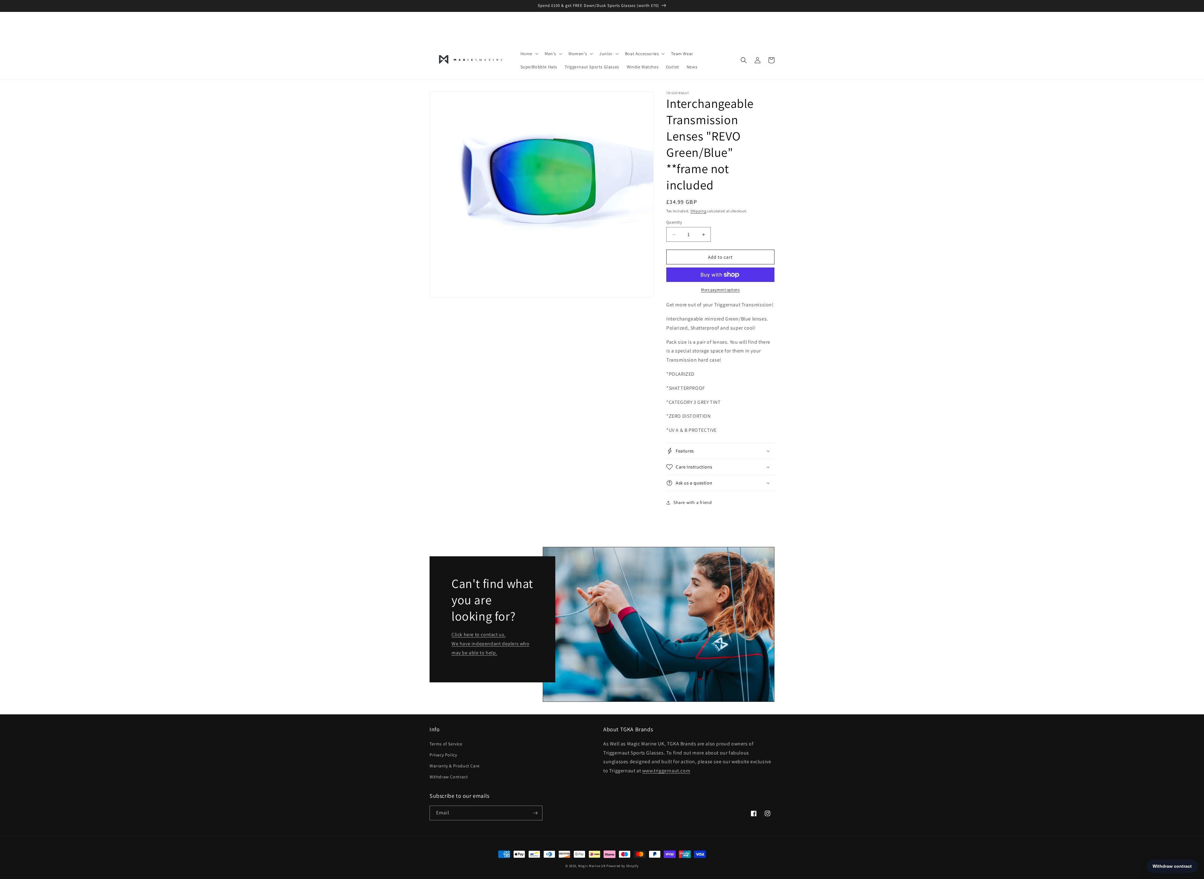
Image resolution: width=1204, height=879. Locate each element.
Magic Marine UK (592, 866)
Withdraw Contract (449, 777)
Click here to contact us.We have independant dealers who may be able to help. (491, 643)
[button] (529, 53)
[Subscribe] (535, 813)
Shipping (698, 211)
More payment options (720, 289)
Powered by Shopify (622, 866)
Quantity (674, 222)
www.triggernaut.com (666, 770)
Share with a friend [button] (692, 502)
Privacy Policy (443, 755)
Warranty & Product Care (455, 766)
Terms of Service (446, 744)
